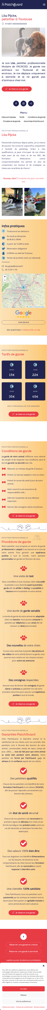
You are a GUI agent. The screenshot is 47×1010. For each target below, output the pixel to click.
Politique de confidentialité (24, 1007)
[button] (43, 965)
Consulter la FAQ (31, 330)
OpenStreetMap (40, 307)
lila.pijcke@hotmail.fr (14, 266)
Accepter (23, 989)
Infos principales (9, 117)
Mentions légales (39, 1007)
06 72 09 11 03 (11, 269)
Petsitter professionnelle (15, 131)
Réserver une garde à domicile (23, 951)
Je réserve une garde (18, 89)
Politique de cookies (8, 1007)
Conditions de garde (36, 117)
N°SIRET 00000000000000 (16, 24)
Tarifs (21, 117)
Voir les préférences (23, 1001)
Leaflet (30, 307)
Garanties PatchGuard (34, 121)
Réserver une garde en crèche (23, 944)
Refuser (23, 995)
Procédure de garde (11, 121)
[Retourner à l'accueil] (12, 4)
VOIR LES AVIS (23, 322)
